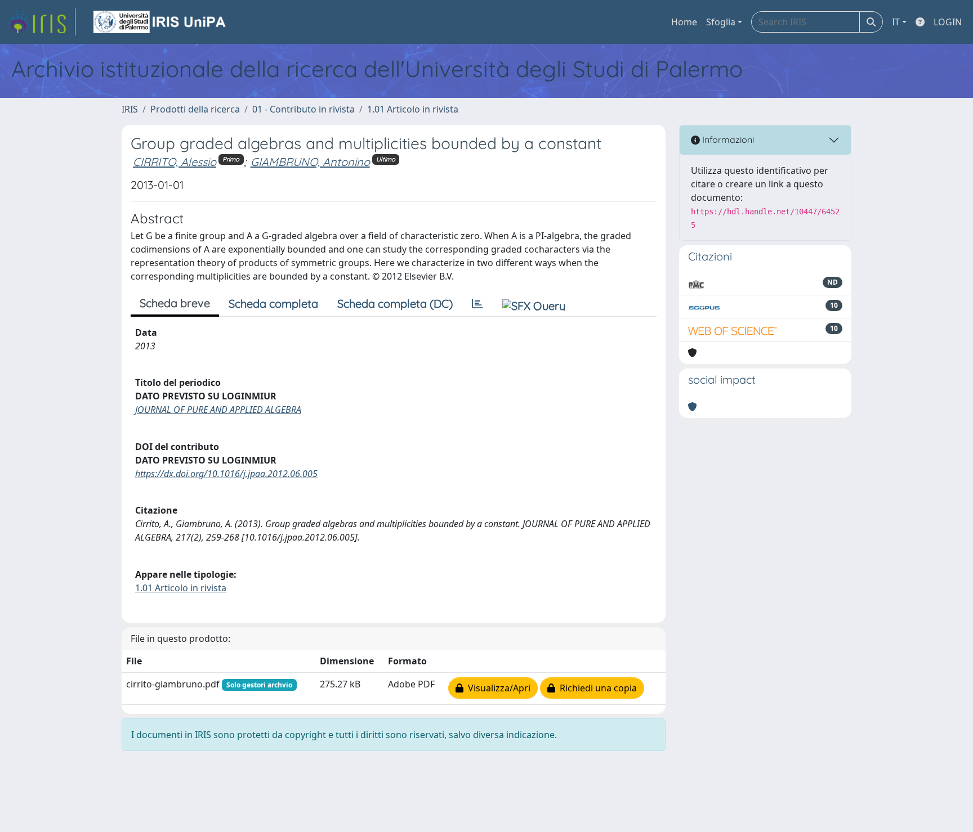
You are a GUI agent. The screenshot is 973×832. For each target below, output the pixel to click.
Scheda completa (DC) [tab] (395, 303)
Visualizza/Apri (496, 688)
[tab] (477, 304)
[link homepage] (41, 21)
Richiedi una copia (596, 688)
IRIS (130, 109)
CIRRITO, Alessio (174, 162)
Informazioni (727, 139)
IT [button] (896, 22)
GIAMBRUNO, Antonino (310, 162)
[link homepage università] (160, 21)
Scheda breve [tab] (175, 303)
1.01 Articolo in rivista (412, 109)
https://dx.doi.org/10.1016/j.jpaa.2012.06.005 (226, 473)
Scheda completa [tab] (273, 303)
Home (684, 22)
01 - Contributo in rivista (303, 109)
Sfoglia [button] (720, 22)
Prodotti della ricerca (195, 109)
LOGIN (948, 22)
